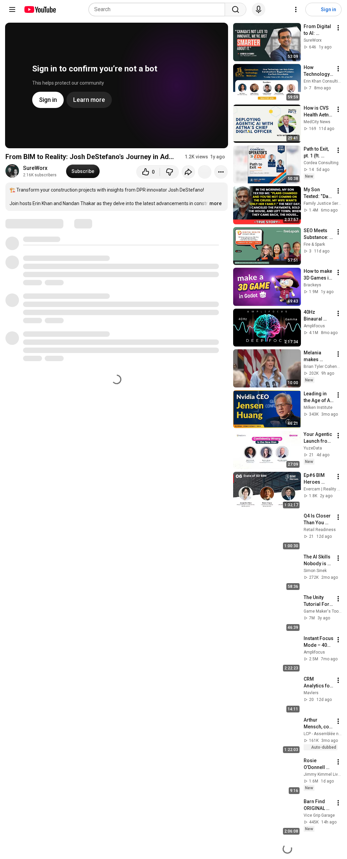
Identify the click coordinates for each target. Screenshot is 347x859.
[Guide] (12, 9)
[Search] (235, 9)
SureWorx (35, 168)
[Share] (188, 172)
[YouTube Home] (40, 9)
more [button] (215, 203)
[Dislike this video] (169, 172)
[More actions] (221, 172)
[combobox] (158, 9)
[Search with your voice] (258, 9)
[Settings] (296, 9)
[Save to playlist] (204, 172)
